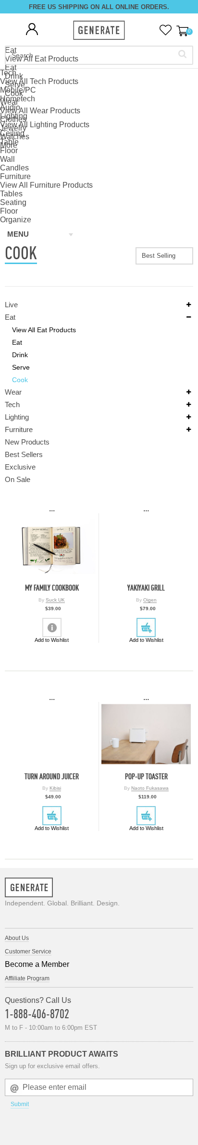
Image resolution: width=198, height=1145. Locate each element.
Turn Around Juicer (52, 776)
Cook (20, 380)
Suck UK (55, 600)
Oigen (150, 600)
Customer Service (28, 951)
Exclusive (20, 467)
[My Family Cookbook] (51, 545)
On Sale (17, 479)
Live (11, 305)
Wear (13, 392)
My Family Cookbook (52, 587)
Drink (20, 355)
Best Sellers (24, 454)
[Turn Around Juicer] (51, 734)
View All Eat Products (44, 330)
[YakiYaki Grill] (146, 545)
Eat (10, 317)
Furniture (19, 429)
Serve (21, 367)
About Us (17, 938)
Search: (182, 53)
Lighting (17, 417)
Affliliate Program (27, 978)
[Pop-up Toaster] (146, 734)
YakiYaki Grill (146, 587)
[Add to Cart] (146, 627)
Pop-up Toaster (146, 776)
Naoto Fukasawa (150, 788)
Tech (12, 404)
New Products (27, 442)
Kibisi (55, 788)
